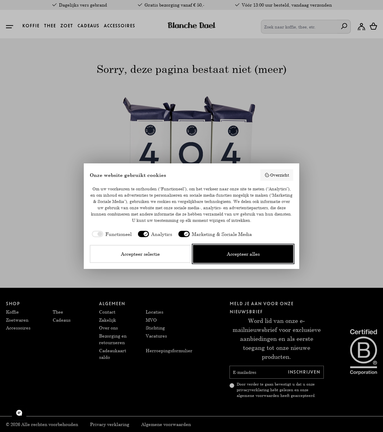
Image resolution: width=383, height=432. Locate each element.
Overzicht (279, 174)
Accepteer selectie (140, 254)
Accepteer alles (243, 254)
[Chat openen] (19, 413)
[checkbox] (111, 234)
